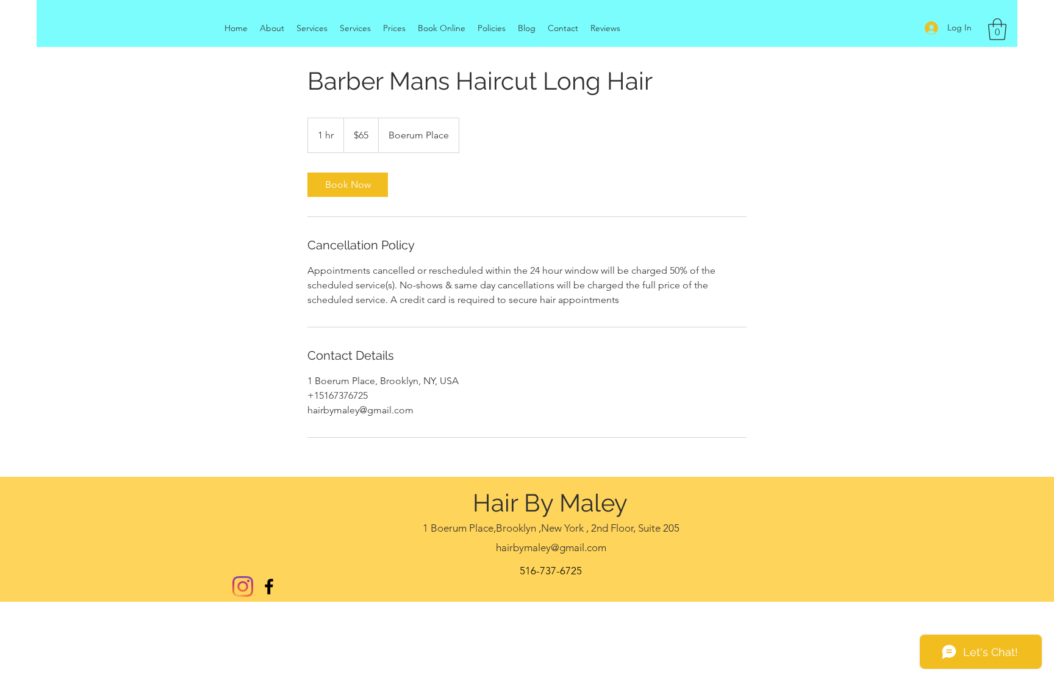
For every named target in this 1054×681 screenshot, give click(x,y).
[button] (997, 29)
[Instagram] (242, 586)
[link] (347, 185)
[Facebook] (269, 586)
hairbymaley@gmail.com (551, 547)
